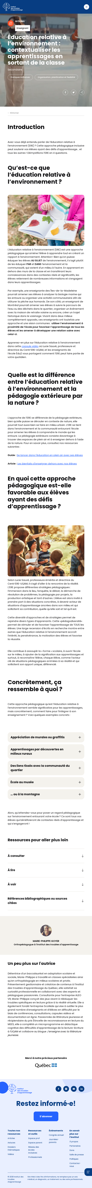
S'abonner (46, 1116)
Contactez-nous (75, 1165)
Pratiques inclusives (20, 77)
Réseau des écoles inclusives (33, 1150)
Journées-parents (54, 1141)
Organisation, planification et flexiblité (56, 77)
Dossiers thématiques (14, 1148)
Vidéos (11, 1154)
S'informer (14, 113)
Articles (11, 1138)
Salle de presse (76, 1154)
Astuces (11, 1142)
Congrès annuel (56, 1135)
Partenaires (74, 1146)
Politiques (73, 1159)
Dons (71, 1150)
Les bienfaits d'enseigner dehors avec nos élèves (47, 463)
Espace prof (34, 1138)
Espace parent (35, 1142)
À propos (73, 1141)
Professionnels (35, 1157)
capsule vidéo (30, 346)
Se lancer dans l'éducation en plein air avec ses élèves (50, 455)
